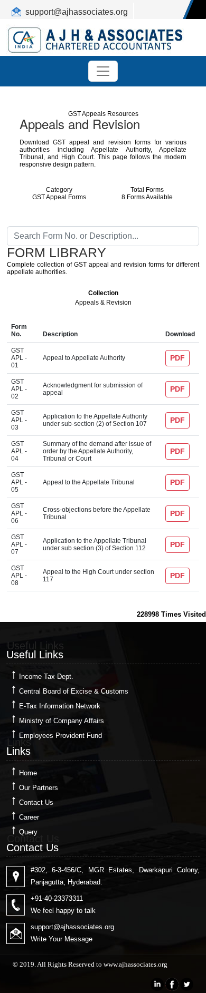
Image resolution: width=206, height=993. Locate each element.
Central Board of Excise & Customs (73, 691)
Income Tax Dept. (46, 676)
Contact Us (36, 802)
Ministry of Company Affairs (61, 721)
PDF (177, 358)
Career (29, 817)
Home (28, 773)
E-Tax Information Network (59, 706)
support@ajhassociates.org (76, 11)
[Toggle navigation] (103, 71)
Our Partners (38, 788)
